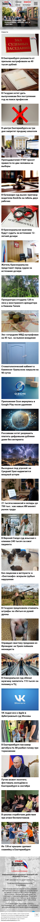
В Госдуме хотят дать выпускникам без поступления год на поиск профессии (18, 96)
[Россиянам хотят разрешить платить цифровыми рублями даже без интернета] (20, 420)
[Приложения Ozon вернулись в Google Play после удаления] (20, 388)
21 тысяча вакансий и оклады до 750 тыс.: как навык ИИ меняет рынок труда (19, 506)
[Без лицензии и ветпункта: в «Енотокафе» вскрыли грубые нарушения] (20, 560)
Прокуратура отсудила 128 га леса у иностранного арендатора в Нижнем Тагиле (19, 302)
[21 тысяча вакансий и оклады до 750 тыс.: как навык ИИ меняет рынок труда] (20, 490)
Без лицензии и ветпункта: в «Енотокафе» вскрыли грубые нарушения (18, 576)
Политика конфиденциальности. (20, 883)
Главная (18, 2)
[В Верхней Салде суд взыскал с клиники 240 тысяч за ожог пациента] (20, 525)
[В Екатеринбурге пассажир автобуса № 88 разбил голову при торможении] (20, 731)
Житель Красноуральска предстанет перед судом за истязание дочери (16, 267)
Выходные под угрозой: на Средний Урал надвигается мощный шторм (16, 471)
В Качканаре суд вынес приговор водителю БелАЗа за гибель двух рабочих (19, 198)
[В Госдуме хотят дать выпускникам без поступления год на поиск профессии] (20, 80)
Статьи (17, 5)
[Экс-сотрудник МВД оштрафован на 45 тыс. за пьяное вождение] (20, 321)
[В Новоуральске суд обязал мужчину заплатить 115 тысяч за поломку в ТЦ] (20, 664)
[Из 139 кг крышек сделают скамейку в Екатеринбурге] (20, 833)
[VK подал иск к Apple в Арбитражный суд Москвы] (20, 699)
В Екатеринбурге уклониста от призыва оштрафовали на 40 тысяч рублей (18, 61)
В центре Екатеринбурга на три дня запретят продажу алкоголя (19, 129)
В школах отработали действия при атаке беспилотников (18, 816)
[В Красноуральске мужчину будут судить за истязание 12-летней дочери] (20, 216)
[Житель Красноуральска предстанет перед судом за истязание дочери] (20, 251)
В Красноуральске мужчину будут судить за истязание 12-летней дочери (18, 233)
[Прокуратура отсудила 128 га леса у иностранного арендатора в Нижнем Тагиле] (20, 286)
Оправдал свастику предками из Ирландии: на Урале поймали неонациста (19, 646)
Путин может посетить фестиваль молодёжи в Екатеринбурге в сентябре (15, 782)
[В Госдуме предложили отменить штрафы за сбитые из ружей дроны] (20, 595)
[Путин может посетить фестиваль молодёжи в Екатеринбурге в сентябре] (20, 766)
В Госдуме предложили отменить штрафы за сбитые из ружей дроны (19, 611)
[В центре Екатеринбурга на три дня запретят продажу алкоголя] (20, 115)
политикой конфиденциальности (9, 920)
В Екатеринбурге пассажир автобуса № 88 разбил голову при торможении (19, 747)
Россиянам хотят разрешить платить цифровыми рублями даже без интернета (18, 436)
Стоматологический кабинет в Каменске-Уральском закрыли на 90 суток (20, 369)
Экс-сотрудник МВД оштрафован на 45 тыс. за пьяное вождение (20, 336)
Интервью (27, 5)
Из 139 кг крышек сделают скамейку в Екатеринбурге (16, 848)
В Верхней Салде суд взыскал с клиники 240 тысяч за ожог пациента (18, 541)
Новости (27, 2)
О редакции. (21, 885)
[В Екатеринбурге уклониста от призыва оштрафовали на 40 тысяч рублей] (20, 45)
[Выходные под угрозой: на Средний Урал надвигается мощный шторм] (20, 455)
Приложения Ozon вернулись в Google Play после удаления (18, 403)
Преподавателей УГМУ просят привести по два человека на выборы (18, 163)
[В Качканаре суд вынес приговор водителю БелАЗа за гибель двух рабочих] (20, 181)
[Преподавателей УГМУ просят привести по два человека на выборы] (20, 146)
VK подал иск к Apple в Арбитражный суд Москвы (16, 714)
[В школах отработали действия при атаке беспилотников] (20, 801)
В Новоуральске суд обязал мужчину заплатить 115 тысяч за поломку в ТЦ (19, 681)
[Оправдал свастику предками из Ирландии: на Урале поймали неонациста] (20, 630)
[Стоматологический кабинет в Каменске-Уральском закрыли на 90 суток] (20, 353)
